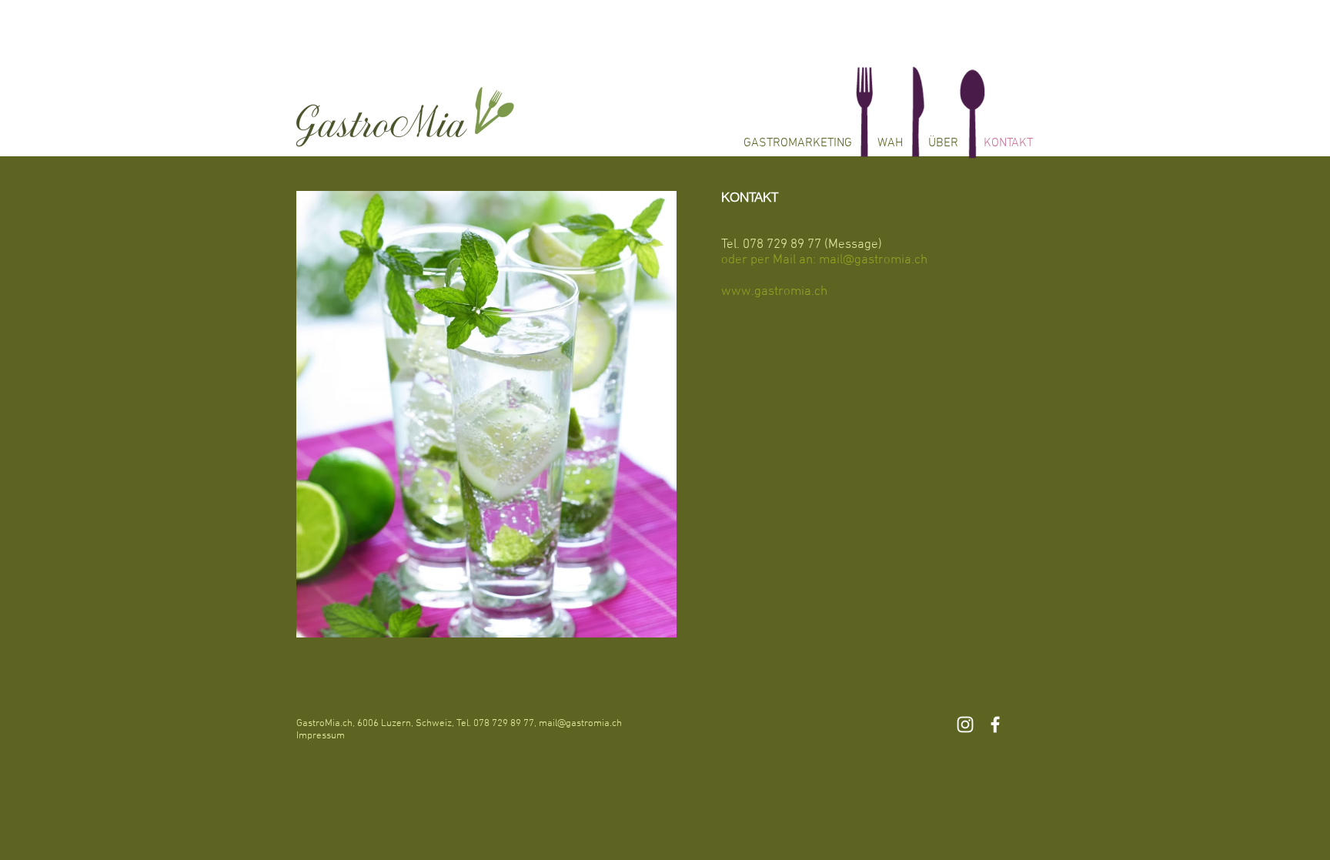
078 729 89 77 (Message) (814, 245)
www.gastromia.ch (774, 291)
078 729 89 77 (503, 724)
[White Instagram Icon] (965, 724)
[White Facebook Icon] (995, 724)
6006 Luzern (384, 724)
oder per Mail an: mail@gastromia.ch (824, 260)
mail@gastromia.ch (580, 724)
